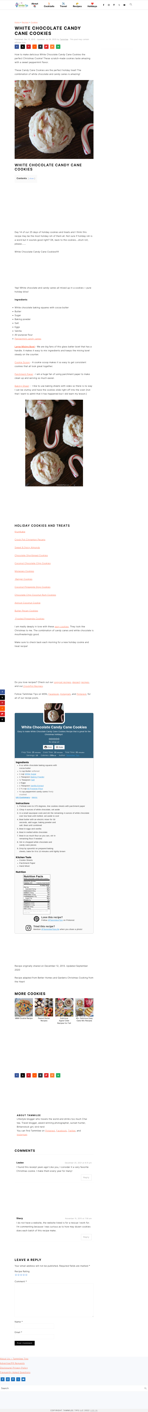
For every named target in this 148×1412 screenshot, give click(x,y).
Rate (60, 747)
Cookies (34, 22)
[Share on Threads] (2, 719)
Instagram (65, 694)
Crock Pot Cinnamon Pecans (30, 539)
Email (18, 1332)
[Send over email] (58, 47)
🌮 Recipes (77, 5)
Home (17, 22)
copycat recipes (62, 682)
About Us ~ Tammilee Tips (14, 1358)
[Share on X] (23, 47)
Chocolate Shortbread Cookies (31, 555)
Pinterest (81, 694)
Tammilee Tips (72, 755)
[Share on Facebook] (17, 47)
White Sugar (30, 774)
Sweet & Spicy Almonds (27, 547)
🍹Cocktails (49, 5)
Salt (33, 780)
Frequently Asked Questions (15, 1372)
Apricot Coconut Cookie (27, 603)
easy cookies (62, 626)
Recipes (25, 22)
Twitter (72, 1130)
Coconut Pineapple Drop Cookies (32, 587)
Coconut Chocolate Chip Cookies (33, 563)
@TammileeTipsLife (50, 929)
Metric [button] (34, 797)
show (31, 178)
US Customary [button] (23, 797)
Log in (94, 1410)
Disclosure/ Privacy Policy (14, 1368)
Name (19, 1321)
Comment (21, 1281)
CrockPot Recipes (33, 686)
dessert (76, 682)
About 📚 (34, 5)
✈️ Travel (63, 5)
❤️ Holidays (92, 5)
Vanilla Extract (37, 786)
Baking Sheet (22, 386)
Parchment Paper (24, 374)
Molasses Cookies (24, 571)
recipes (85, 682)
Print (49, 747)
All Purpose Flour (35, 789)
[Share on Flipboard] (46, 47)
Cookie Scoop (22, 362)
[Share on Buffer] (40, 47)
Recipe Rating (22, 1271)
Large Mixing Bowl (25, 346)
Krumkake (20, 531)
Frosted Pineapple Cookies (29, 618)
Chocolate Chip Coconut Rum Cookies (35, 595)
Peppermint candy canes (28, 338)
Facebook (53, 694)
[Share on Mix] (52, 47)
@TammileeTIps (55, 920)
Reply (86, 1177)
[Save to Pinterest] (28, 47)
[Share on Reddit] (34, 47)
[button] (50, 739)
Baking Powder (37, 777)
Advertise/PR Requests (12, 1363)
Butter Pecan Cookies (26, 610)
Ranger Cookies (23, 579)
